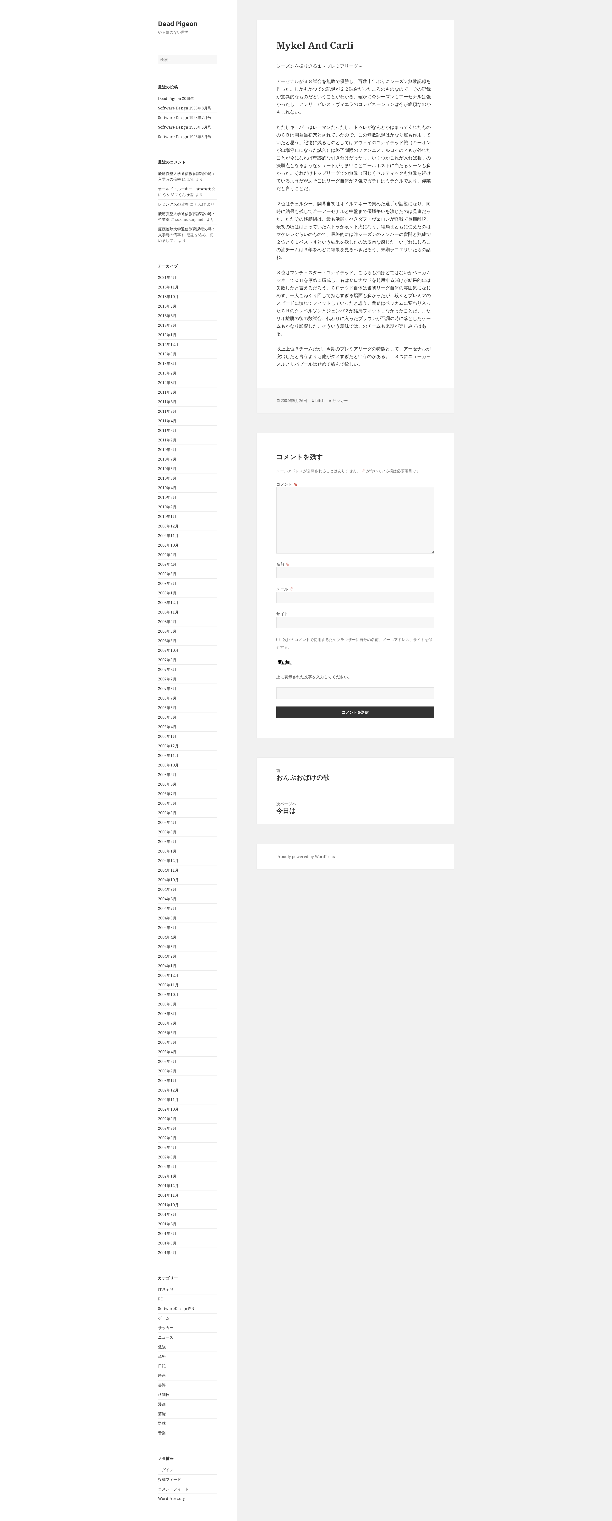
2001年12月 (168, 1185)
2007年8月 (167, 669)
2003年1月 (167, 1080)
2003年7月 (167, 1023)
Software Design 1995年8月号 (184, 108)
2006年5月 (167, 717)
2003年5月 (167, 1042)
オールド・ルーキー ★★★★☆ (186, 188)
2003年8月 (167, 1013)
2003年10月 (168, 994)
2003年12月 (168, 975)
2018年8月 (167, 315)
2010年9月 (167, 449)
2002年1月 (167, 1176)
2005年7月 (167, 793)
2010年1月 (167, 516)
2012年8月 (167, 382)
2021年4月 (167, 277)
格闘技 (163, 1394)
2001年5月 (167, 1243)
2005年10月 (168, 765)
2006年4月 (167, 726)
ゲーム (163, 1318)
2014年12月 (168, 344)
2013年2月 (167, 373)
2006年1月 (167, 736)
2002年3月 (167, 1157)
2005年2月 (167, 841)
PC (160, 1299)
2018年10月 (168, 296)
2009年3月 (167, 573)
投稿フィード (169, 1479)
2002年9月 (167, 1118)
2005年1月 (167, 851)
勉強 (162, 1346)
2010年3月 (167, 497)
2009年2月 (167, 583)
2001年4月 (167, 1252)
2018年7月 (167, 325)
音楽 (162, 1432)
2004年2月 (167, 956)
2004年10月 (168, 879)
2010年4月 (167, 487)
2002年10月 (168, 1109)
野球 (162, 1423)
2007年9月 (167, 660)
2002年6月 (167, 1138)
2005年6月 (167, 803)
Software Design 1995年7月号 (184, 117)
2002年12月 (168, 1090)
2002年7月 (167, 1128)
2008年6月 (167, 631)
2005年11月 (168, 755)
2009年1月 (167, 593)
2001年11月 (168, 1195)
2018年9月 (167, 306)
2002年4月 (167, 1147)
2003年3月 (167, 1061)
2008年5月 (167, 640)
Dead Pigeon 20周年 (176, 98)
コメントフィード (173, 1489)
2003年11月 (168, 985)
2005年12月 (168, 746)
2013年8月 (167, 363)
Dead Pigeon (178, 23)
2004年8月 (167, 899)
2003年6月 (167, 1032)
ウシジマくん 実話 (178, 194)
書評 (162, 1385)
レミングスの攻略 (173, 204)
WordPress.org (172, 1498)
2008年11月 (168, 612)
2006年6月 (167, 707)
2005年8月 (167, 784)
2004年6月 (167, 918)
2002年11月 (168, 1099)
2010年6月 (167, 468)
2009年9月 (167, 554)
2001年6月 (167, 1233)
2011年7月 (167, 411)
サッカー (165, 1327)
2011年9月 (167, 392)
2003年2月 (167, 1071)
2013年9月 (167, 354)
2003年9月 (167, 1004)
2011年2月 (167, 440)
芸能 (162, 1413)
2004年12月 (168, 860)
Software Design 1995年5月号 (184, 136)
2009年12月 (168, 526)
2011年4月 (167, 421)
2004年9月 (167, 889)
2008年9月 (167, 621)
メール (284, 589)
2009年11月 (168, 535)
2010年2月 (167, 507)
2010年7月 (167, 459)
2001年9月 (167, 1214)
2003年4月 (167, 1051)
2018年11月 (168, 287)
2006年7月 (167, 698)
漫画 (162, 1404)
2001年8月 (167, 1224)
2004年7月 (167, 908)
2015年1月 (167, 334)
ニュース (165, 1337)
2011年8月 (167, 401)
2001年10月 (168, 1204)
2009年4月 (167, 564)
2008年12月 (168, 602)
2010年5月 (167, 478)
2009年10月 (168, 545)
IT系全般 (165, 1289)
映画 (162, 1375)
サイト (282, 613)
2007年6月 (167, 688)
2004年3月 (167, 946)
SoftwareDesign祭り (176, 1308)
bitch (319, 400)
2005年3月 (167, 832)
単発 (162, 1356)
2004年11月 (168, 870)
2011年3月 (167, 430)
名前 (283, 564)
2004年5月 (167, 927)
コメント (286, 484)
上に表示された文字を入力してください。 (314, 676)
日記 (162, 1366)
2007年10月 (168, 650)
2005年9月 (167, 774)
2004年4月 (167, 937)
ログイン (165, 1469)
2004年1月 (167, 965)
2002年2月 (167, 1166)
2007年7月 (167, 679)
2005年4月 (167, 822)
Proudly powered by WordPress (305, 856)
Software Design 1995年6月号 (184, 127)
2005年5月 (167, 812)
